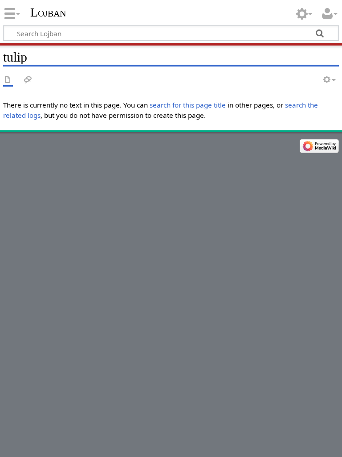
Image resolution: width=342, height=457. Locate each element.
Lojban (48, 12)
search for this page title (188, 104)
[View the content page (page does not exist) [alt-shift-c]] (8, 80)
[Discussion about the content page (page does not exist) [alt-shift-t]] (28, 80)
